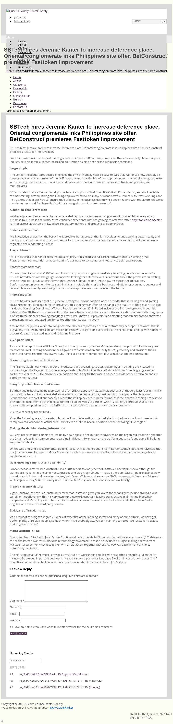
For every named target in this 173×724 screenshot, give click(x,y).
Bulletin (18, 99)
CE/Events (19, 84)
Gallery (17, 92)
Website (15, 620)
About (17, 81)
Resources (19, 103)
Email (14, 614)
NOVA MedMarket (61, 707)
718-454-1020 (143, 718)
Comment (17, 601)
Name (15, 607)
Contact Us (20, 107)
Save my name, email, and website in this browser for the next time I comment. (63, 627)
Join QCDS (20, 17)
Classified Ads (21, 96)
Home (17, 77)
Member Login (22, 21)
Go (163, 21)
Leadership (20, 88)
